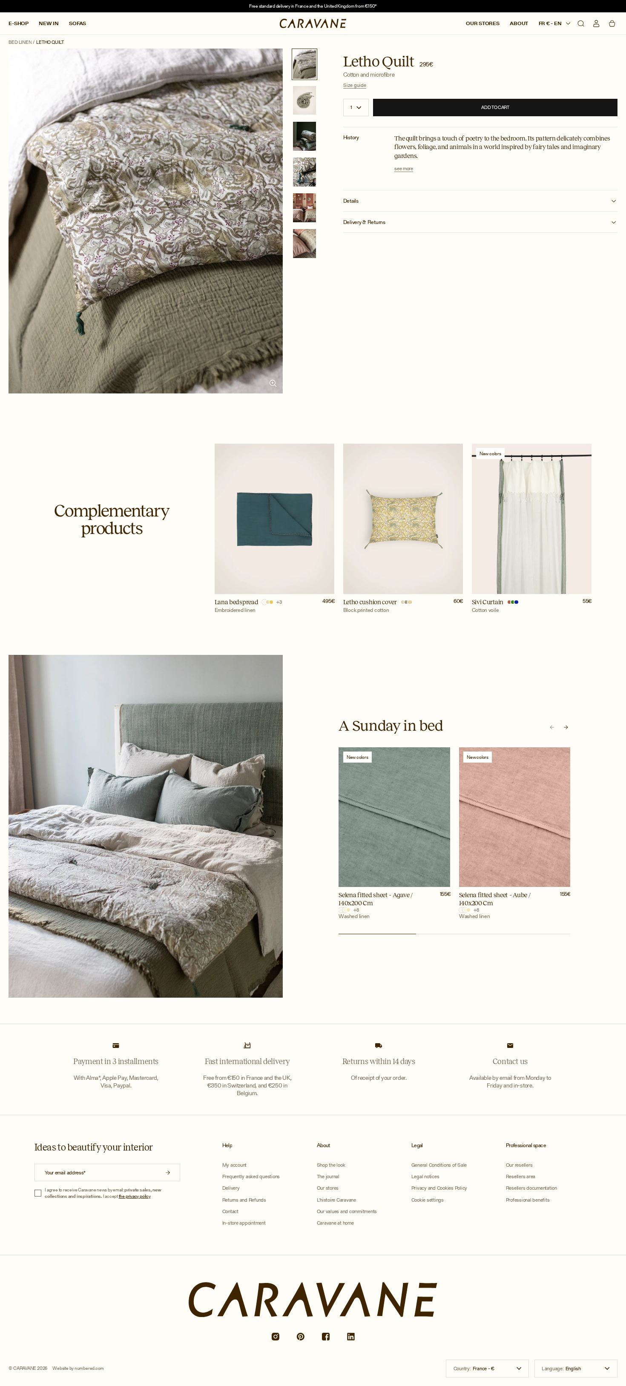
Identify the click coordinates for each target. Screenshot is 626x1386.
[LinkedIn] (351, 1337)
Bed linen (20, 42)
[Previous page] (552, 727)
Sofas (77, 23)
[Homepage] (312, 23)
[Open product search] (581, 23)
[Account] (596, 23)
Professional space (526, 1145)
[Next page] (566, 727)
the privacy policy (135, 1196)
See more (403, 169)
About (519, 23)
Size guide (354, 85)
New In (49, 23)
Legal (417, 1145)
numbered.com (89, 1368)
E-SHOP (19, 23)
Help (227, 1145)
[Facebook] (325, 1337)
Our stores (483, 23)
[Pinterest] (300, 1337)
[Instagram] (275, 1337)
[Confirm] (168, 1173)
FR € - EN (551, 23)
